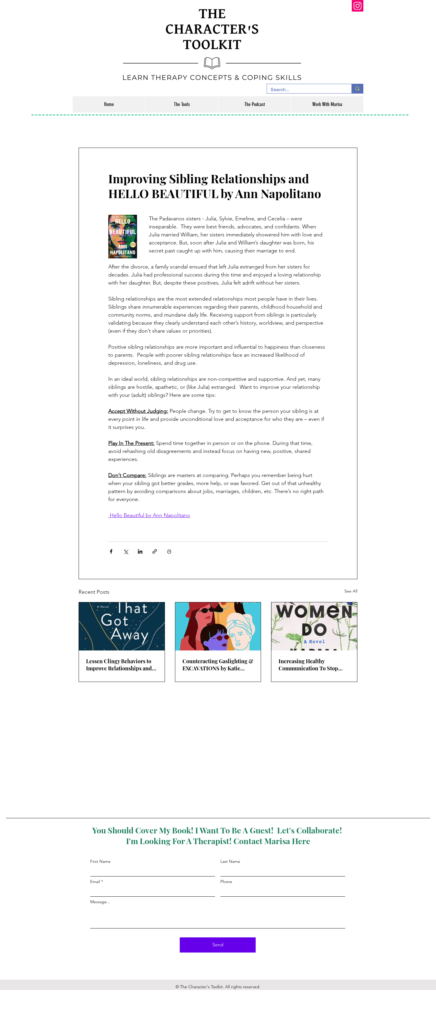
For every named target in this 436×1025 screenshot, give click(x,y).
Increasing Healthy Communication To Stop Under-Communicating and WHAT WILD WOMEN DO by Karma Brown (314, 665)
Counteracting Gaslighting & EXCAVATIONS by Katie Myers (217, 665)
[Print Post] (169, 551)
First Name (100, 861)
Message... (100, 902)
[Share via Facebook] (111, 551)
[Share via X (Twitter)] (125, 551)
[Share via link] (154, 551)
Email (95, 881)
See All (350, 591)
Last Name (230, 861)
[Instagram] (357, 6)
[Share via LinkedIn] (140, 551)
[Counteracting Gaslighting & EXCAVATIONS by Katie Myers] (218, 626)
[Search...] (357, 88)
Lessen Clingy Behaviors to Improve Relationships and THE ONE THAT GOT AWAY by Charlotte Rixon (119, 665)
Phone (226, 881)
